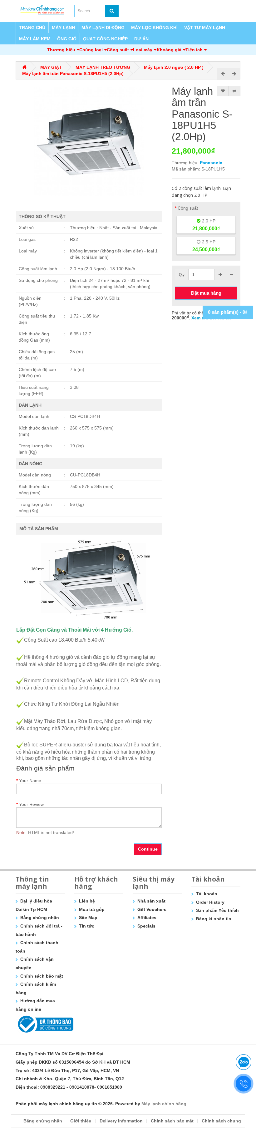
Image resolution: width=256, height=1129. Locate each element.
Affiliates (146, 917)
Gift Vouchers (151, 909)
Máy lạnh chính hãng (163, 1103)
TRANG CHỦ (32, 27)
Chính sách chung (221, 1120)
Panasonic (211, 162)
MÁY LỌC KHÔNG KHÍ (154, 27)
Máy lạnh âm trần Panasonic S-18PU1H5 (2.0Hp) (73, 73)
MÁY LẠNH (63, 27)
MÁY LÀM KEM (35, 38)
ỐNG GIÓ (66, 38)
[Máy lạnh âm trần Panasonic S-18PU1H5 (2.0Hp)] (89, 142)
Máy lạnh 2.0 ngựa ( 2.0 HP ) (174, 67)
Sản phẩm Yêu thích (217, 910)
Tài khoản (206, 893)
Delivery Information (121, 1120)
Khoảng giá (169, 49)
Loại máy (142, 49)
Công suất (118, 49)
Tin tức (86, 925)
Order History (210, 902)
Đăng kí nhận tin (213, 918)
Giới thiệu (80, 1120)
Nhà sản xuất (151, 900)
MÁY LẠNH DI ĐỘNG (103, 27)
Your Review (31, 804)
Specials (146, 925)
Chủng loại (91, 49)
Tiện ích (194, 49)
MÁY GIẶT (51, 67)
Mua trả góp (92, 909)
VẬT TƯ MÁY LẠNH (204, 27)
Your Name (30, 780)
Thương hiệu (61, 49)
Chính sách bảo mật (41, 976)
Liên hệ (87, 900)
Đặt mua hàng (206, 293)
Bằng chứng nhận (39, 917)
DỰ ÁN (141, 38)
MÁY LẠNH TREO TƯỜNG (103, 67)
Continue (148, 849)
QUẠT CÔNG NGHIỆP (105, 38)
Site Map (88, 917)
